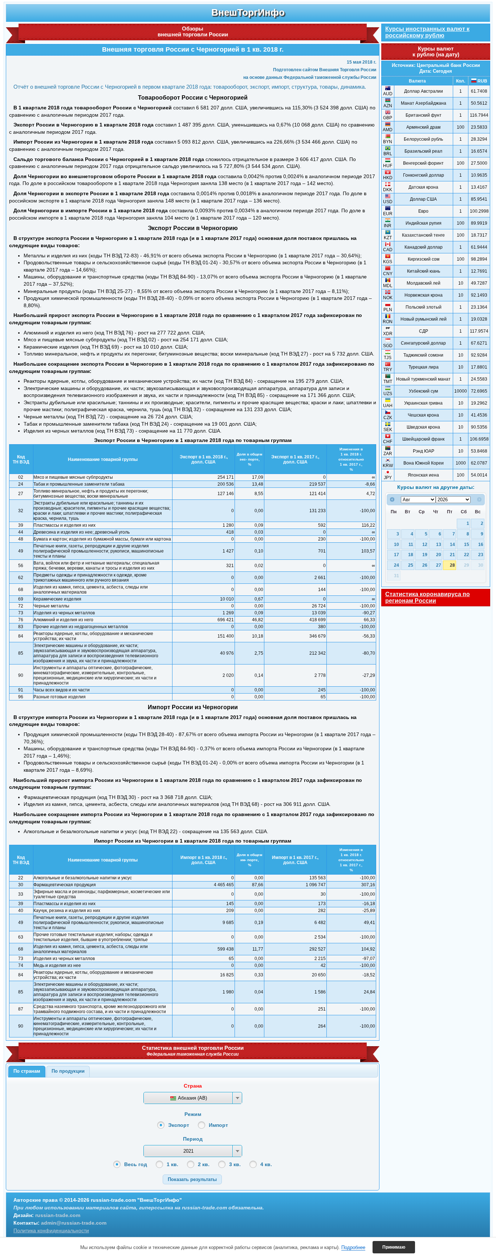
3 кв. (235, 1164)
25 (410, 565)
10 (396, 544)
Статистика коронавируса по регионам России (427, 597)
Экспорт (178, 1125)
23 (480, 554)
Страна (193, 1086)
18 (410, 554)
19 (424, 554)
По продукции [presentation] (68, 1071)
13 (438, 544)
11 (410, 544)
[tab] (26, 1071)
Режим (192, 1114)
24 (396, 565)
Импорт (218, 1125)
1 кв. (172, 1164)
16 (480, 544)
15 (466, 544)
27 (438, 565)
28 (452, 565)
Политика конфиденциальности (51, 1230)
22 (466, 554)
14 (452, 544)
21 (452, 554)
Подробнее (353, 1247)
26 (424, 565)
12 (424, 544)
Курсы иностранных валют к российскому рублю (427, 32)
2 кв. (204, 1164)
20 (438, 554)
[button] (192, 1179)
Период (193, 1139)
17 (396, 554)
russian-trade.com (57, 1215)
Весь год (135, 1164)
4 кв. (266, 1164)
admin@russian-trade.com (73, 1223)
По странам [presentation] (26, 1071)
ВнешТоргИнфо (248, 12)
